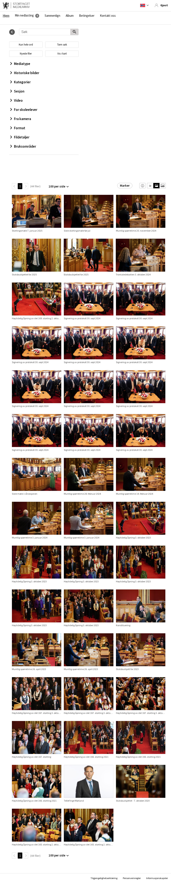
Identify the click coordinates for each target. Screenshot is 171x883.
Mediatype (22, 63)
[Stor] (163, 185)
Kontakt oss (108, 16)
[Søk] (74, 32)
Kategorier (22, 82)
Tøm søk (62, 44)
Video (18, 100)
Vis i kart (62, 53)
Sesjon (19, 91)
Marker (125, 185)
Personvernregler (132, 878)
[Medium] (156, 185)
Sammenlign (52, 16)
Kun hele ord (26, 44)
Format (19, 128)
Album (70, 16)
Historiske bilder (26, 73)
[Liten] (150, 185)
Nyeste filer (26, 53)
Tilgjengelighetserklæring (104, 878)
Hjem (6, 16)
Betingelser (86, 16)
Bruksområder (25, 146)
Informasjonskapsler (157, 878)
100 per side (57, 186)
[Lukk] (12, 32)
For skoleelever (25, 109)
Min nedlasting (24, 15)
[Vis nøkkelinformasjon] (142, 185)
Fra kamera (22, 119)
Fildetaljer (21, 137)
